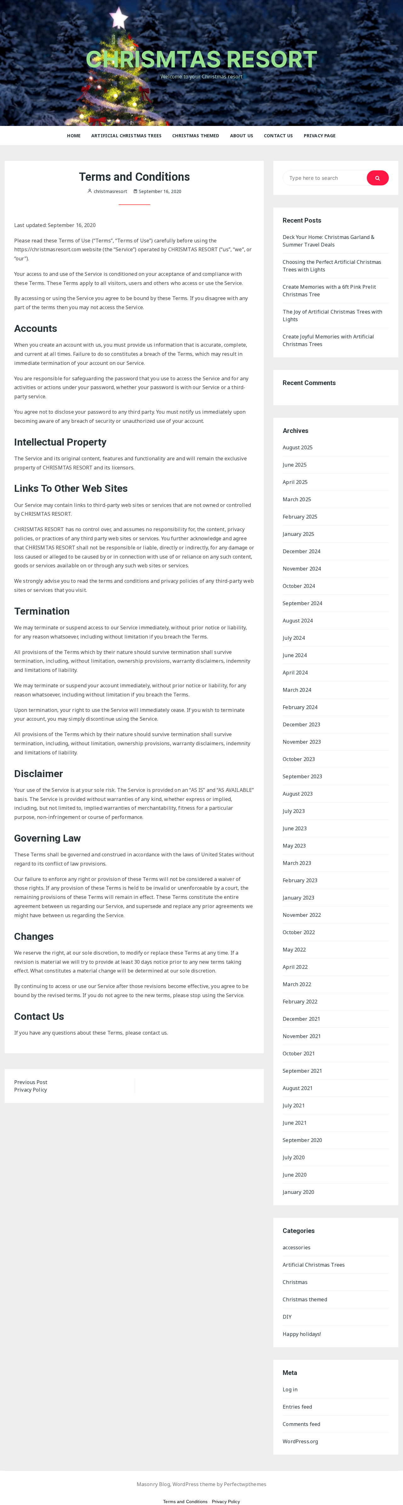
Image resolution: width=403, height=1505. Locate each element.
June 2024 (294, 655)
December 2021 (301, 1018)
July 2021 (293, 1105)
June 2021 (294, 1122)
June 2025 (294, 464)
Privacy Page (320, 136)
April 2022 (295, 966)
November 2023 (302, 741)
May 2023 (294, 845)
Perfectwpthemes (245, 1484)
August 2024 (298, 620)
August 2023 (298, 793)
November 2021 (302, 1036)
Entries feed (297, 1406)
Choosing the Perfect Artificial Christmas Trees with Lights (332, 265)
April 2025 (295, 482)
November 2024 (302, 568)
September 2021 (302, 1070)
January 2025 (298, 534)
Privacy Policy (226, 1501)
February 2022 (300, 1001)
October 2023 (299, 759)
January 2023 (298, 897)
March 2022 (297, 984)
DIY (287, 1316)
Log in (290, 1389)
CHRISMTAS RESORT (201, 59)
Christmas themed (195, 136)
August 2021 (298, 1088)
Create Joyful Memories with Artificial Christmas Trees (328, 340)
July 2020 (293, 1157)
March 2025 (297, 499)
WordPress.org (300, 1441)
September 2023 (302, 776)
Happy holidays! (302, 1334)
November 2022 (302, 915)
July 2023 (293, 811)
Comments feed (301, 1424)
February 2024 (300, 707)
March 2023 (297, 863)
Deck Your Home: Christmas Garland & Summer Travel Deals (328, 241)
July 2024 (293, 637)
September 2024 (302, 603)
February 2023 (300, 880)
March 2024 (297, 689)
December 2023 (301, 724)
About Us (241, 136)
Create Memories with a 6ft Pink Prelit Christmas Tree (329, 290)
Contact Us (278, 136)
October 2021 (299, 1053)
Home (74, 136)
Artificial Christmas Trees (126, 136)
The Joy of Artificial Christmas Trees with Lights (332, 315)
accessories (296, 1247)
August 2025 (298, 447)
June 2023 (294, 828)
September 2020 (302, 1140)
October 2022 (299, 932)
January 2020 (298, 1192)
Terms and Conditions (185, 1501)
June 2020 (294, 1174)
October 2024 (299, 585)
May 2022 (294, 949)
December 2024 (301, 551)
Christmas (295, 1282)
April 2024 (295, 672)
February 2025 (300, 516)
